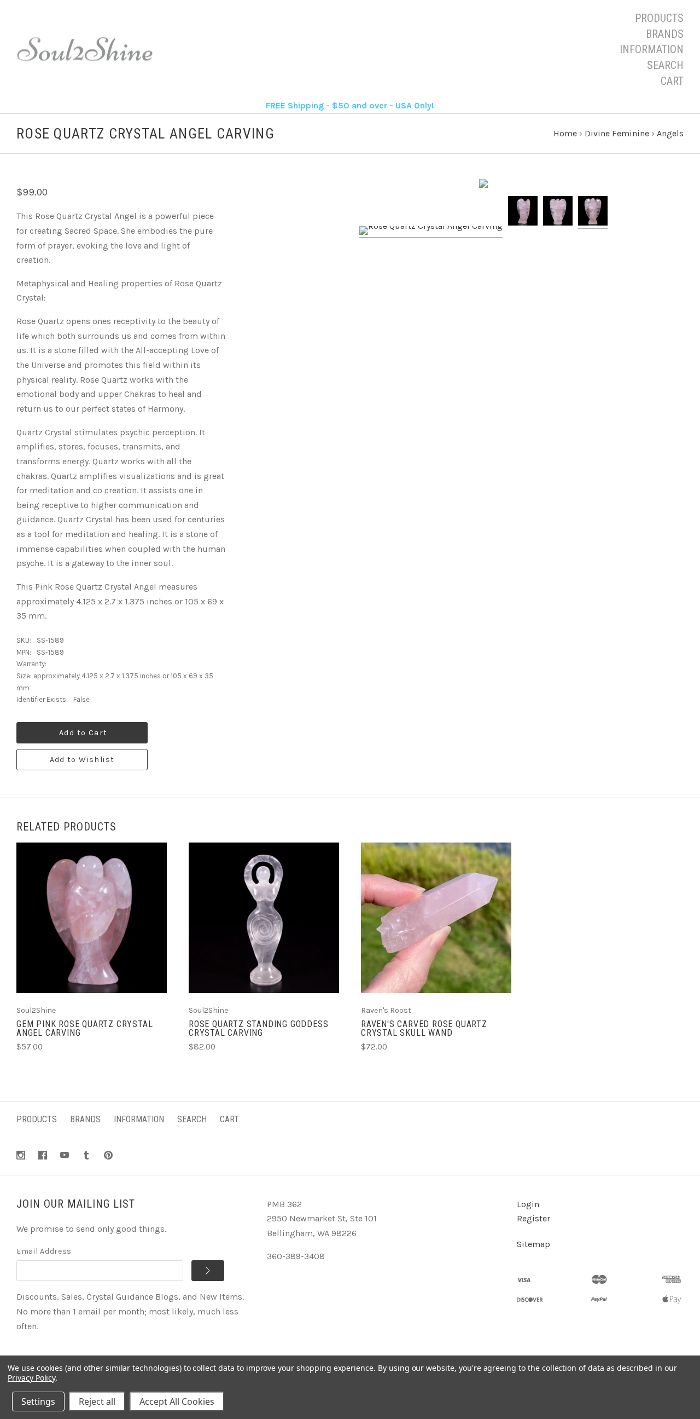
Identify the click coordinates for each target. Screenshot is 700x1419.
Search (665, 65)
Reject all (97, 1401)
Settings (38, 1401)
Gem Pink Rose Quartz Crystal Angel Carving (84, 1028)
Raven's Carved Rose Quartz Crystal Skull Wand (424, 1028)
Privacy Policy (31, 1377)
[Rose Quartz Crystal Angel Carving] (431, 232)
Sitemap (533, 1244)
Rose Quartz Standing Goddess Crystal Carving (258, 1028)
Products (659, 18)
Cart (672, 81)
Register (533, 1218)
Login (528, 1204)
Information (652, 49)
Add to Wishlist (82, 759)
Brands (665, 34)
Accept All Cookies (176, 1401)
